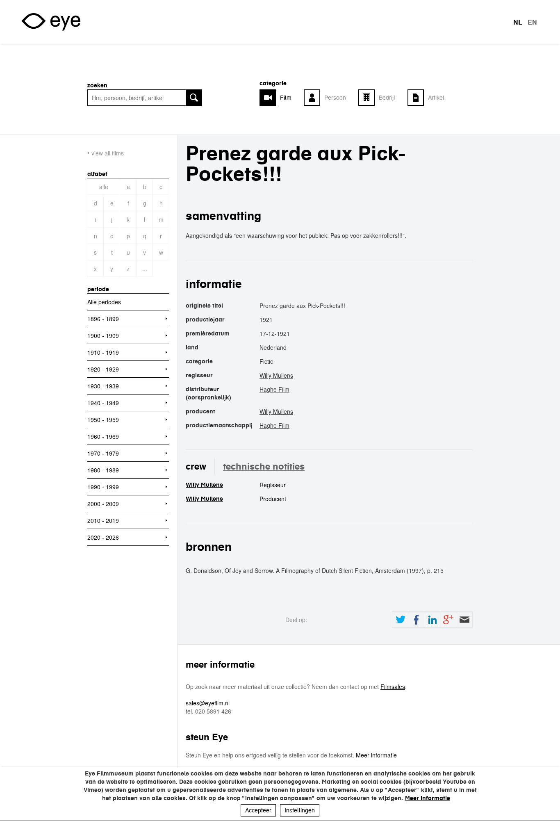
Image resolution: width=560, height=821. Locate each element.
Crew (196, 466)
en (532, 22)
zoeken (97, 85)
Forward (464, 619)
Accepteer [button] (258, 810)
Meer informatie (376, 755)
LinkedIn (432, 619)
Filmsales (392, 686)
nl (517, 22)
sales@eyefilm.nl (208, 703)
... (144, 269)
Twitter (400, 619)
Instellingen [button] (300, 810)
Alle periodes (104, 302)
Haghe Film (274, 389)
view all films (107, 153)
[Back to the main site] (50, 22)
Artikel (436, 97)
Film (285, 97)
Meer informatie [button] (427, 798)
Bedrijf (387, 97)
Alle (103, 186)
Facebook (416, 619)
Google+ (448, 619)
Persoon (335, 97)
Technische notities (264, 466)
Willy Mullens (276, 375)
